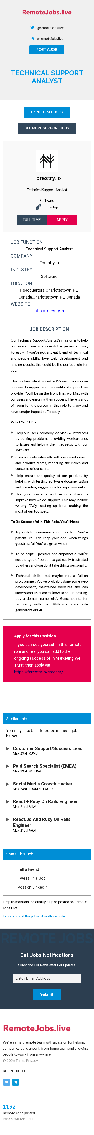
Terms (20, 1060)
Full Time (32, 220)
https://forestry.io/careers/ (38, 672)
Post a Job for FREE (18, 1118)
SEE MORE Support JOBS (47, 128)
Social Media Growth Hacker (43, 784)
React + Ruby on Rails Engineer (45, 801)
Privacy (32, 1060)
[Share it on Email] (8, 868)
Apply (62, 220)
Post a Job (46, 49)
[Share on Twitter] (8, 877)
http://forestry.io (49, 310)
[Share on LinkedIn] (8, 885)
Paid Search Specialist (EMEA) (44, 766)
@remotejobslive (50, 27)
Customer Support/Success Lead (48, 748)
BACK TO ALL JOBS (47, 112)
